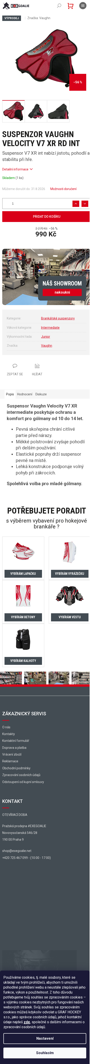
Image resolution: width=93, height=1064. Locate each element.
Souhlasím (45, 1053)
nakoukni (62, 292)
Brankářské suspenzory (58, 318)
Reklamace (10, 761)
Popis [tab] (10, 394)
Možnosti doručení (63, 189)
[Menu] (82, 5)
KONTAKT (12, 801)
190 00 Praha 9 (13, 839)
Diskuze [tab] (41, 394)
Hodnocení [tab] (24, 394)
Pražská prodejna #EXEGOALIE (24, 826)
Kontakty (8, 734)
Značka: (38, 18)
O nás (6, 727)
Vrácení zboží (11, 754)
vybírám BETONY (23, 617)
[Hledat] (59, 5)
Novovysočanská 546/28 (19, 833)
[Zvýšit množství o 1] (75, 204)
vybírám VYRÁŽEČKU (69, 573)
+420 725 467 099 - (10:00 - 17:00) (26, 858)
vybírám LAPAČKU (23, 573)
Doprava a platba (14, 747)
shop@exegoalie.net (16, 851)
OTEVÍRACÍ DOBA (14, 815)
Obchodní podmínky (16, 768)
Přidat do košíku (46, 216)
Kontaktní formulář (15, 741)
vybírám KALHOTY (23, 661)
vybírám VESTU (70, 617)
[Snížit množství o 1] (84, 204)
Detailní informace (15, 169)
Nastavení (44, 1038)
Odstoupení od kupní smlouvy (23, 782)
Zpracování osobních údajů (21, 775)
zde (27, 1022)
